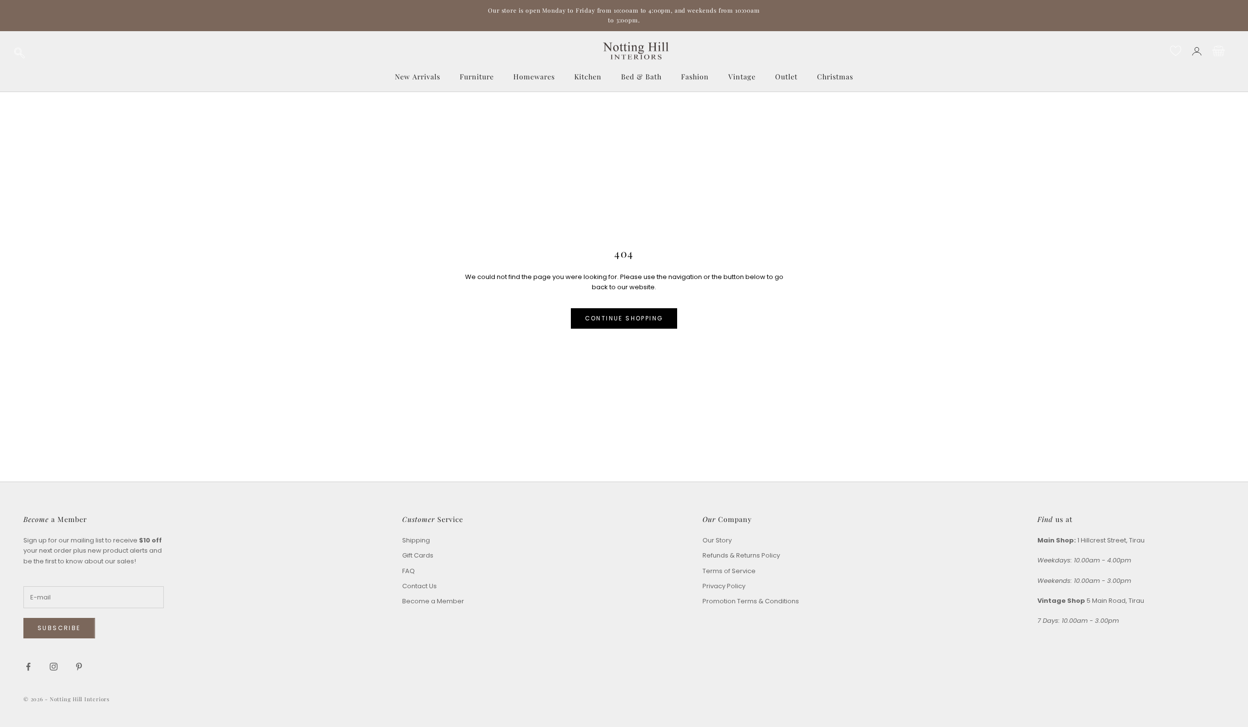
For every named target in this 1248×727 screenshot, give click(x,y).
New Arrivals (417, 76)
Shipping (416, 540)
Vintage (742, 76)
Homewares (534, 76)
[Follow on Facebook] (28, 666)
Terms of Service (729, 571)
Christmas (835, 76)
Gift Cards (417, 555)
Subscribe (59, 628)
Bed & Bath (641, 76)
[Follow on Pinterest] (79, 666)
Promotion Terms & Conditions (750, 601)
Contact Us (419, 586)
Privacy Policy (723, 586)
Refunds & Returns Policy (741, 555)
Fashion (695, 76)
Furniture (477, 76)
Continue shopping (624, 318)
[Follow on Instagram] (53, 666)
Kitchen (588, 76)
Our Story (717, 540)
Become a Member (433, 601)
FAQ (408, 571)
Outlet (786, 76)
